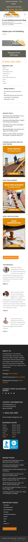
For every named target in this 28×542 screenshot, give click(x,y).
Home (9, 22)
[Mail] (13, 393)
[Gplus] (20, 540)
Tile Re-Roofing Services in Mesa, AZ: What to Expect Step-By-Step (13, 483)
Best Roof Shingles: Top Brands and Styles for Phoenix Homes (13, 130)
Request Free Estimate (12, 1)
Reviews (14, 4)
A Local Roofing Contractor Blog (14, 20)
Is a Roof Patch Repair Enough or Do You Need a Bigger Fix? (14, 488)
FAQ (20, 1)
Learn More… (6, 370)
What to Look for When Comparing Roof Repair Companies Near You (13, 134)
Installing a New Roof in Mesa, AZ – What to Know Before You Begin (14, 492)
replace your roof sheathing (13, 31)
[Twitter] (5, 393)
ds (12, 22)
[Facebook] (12, 540)
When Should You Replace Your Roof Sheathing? (12, 23)
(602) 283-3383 (16, 9)
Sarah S (5, 34)
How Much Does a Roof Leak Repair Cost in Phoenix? (13, 125)
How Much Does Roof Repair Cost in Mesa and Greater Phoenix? (13, 116)
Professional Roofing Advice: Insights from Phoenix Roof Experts (13, 121)
